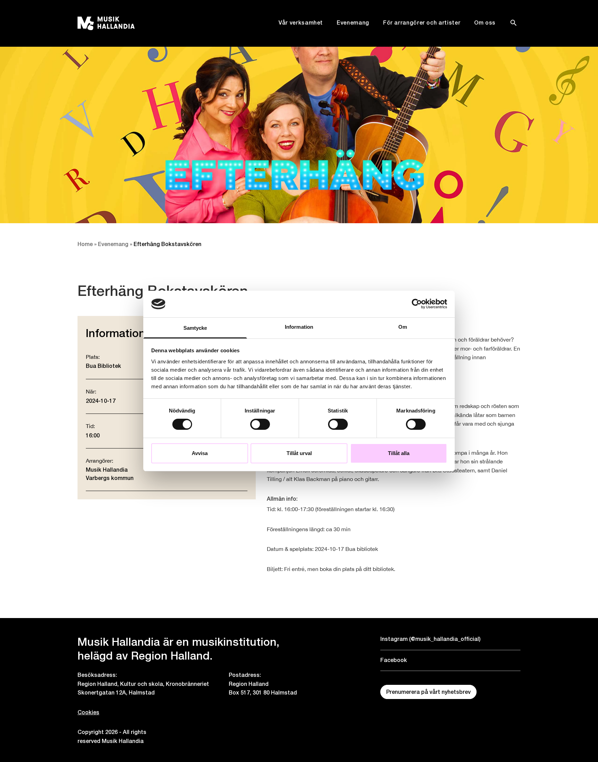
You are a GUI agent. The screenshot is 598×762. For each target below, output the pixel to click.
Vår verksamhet (301, 22)
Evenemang (353, 22)
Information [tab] (299, 327)
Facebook (393, 660)
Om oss (485, 22)
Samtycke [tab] (195, 328)
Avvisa (200, 453)
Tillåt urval (299, 453)
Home (85, 244)
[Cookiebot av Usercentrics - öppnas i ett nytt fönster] (417, 304)
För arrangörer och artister (421, 22)
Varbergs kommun (110, 478)
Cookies (88, 712)
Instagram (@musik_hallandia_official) (430, 639)
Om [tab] (402, 327)
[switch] (260, 424)
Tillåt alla (398, 453)
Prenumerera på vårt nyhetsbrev (428, 692)
